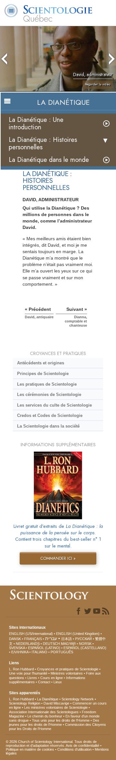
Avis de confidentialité (82, 745)
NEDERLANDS (28, 644)
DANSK (15, 639)
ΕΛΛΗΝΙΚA (19, 652)
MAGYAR (68, 644)
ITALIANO (39, 652)
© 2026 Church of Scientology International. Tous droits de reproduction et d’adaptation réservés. (51, 743)
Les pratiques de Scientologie (47, 384)
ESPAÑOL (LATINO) (44, 648)
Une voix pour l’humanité (28, 673)
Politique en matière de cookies (30, 749)
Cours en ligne (51, 678)
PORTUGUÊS (62, 652)
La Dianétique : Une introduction (36, 123)
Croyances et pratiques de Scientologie (67, 669)
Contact (44, 682)
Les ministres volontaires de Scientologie (56, 707)
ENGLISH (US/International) (31, 634)
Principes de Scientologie (43, 373)
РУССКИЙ (83, 639)
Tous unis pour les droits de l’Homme (61, 720)
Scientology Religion (24, 703)
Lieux (57, 682)
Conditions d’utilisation (74, 749)
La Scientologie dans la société (48, 426)
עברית (51, 638)
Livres (32, 678)
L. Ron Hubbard (21, 669)
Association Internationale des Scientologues (44, 712)
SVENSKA (17, 648)
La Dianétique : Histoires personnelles (43, 143)
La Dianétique (47, 699)
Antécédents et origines (40, 362)
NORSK (85, 644)
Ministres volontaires (67, 673)
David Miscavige (56, 703)
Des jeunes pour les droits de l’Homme (54, 722)
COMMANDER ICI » (58, 558)
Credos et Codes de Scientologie (49, 415)
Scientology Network (78, 699)
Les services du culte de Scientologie (54, 405)
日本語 (66, 639)
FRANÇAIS (33, 639)
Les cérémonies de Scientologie (49, 394)
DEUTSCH (51, 644)
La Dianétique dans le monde (49, 159)
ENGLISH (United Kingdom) (78, 634)
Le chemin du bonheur (45, 716)
